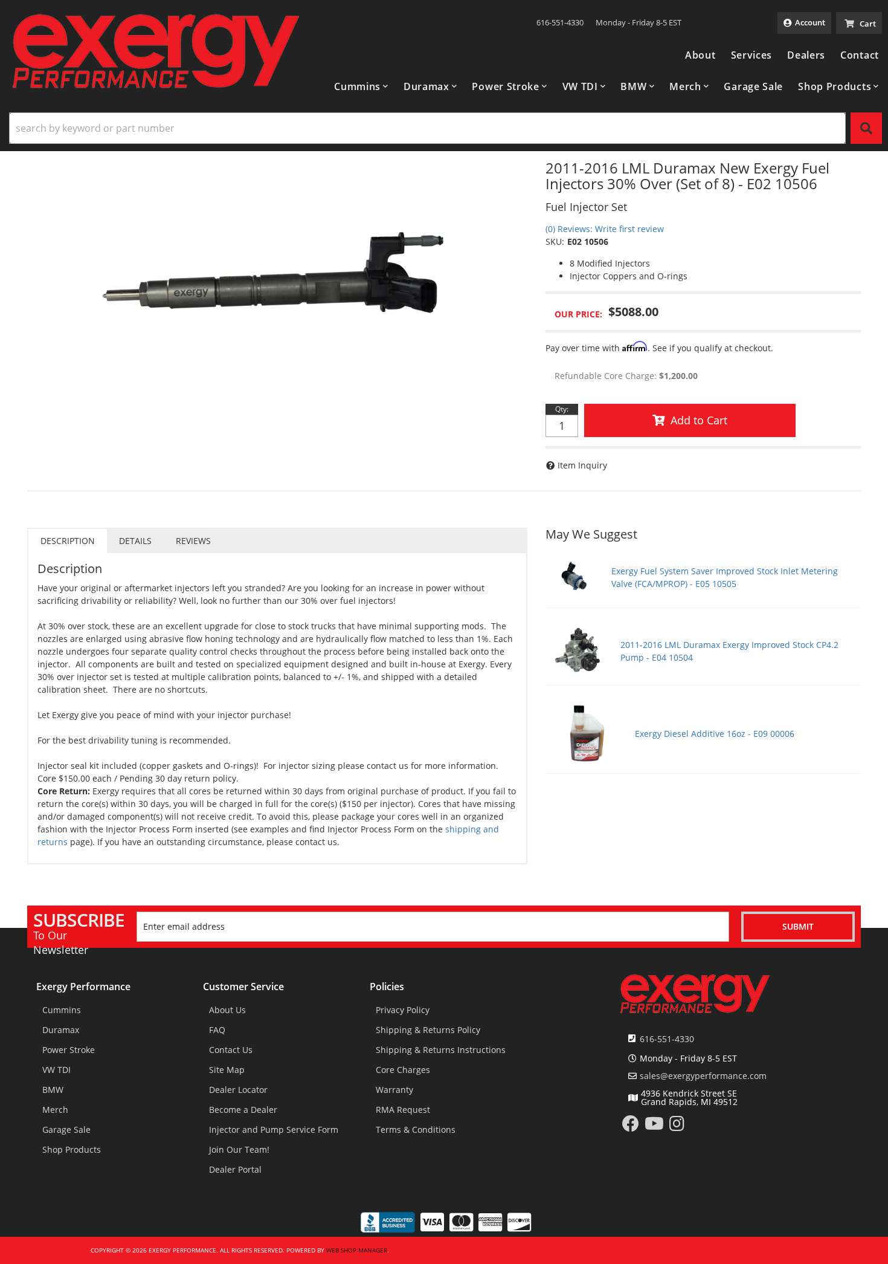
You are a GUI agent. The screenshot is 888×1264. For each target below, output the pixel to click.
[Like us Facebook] (630, 1126)
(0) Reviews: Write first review (604, 229)
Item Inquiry (582, 465)
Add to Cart (699, 420)
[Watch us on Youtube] (654, 1126)
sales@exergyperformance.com (703, 1076)
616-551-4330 (667, 1039)
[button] (361, 86)
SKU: (554, 241)
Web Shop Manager (356, 1250)
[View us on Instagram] (676, 1126)
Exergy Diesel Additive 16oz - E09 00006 (714, 733)
